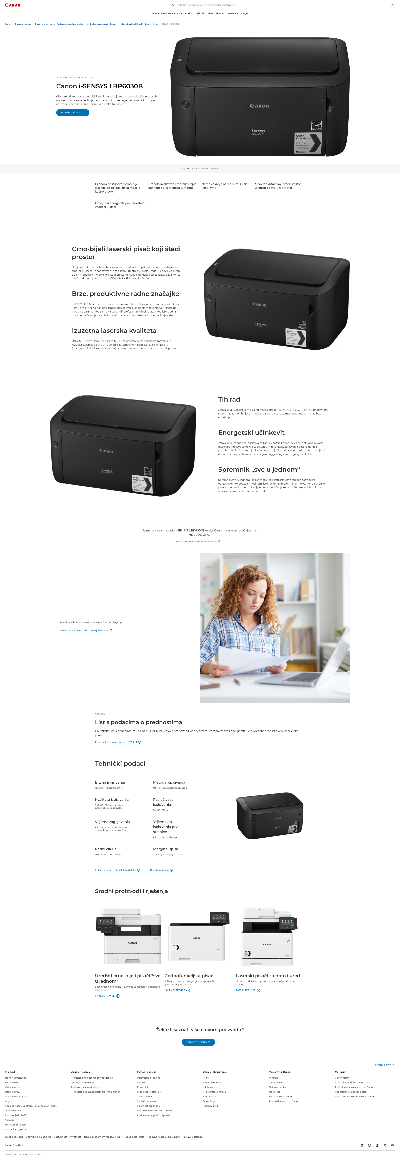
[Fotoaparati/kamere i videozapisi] (191, 13)
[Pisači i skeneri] (226, 13)
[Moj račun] (392, 5)
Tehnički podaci (200, 168)
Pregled (185, 168)
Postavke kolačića (192, 1137)
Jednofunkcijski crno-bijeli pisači (75, 77)
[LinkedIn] (377, 1145)
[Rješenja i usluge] (249, 13)
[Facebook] (362, 1145)
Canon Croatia (13, 1145)
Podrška (215, 168)
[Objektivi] (205, 13)
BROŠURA (100, 714)
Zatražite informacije (73, 113)
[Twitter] (385, 1145)
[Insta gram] (369, 1145)
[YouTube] (392, 1145)
